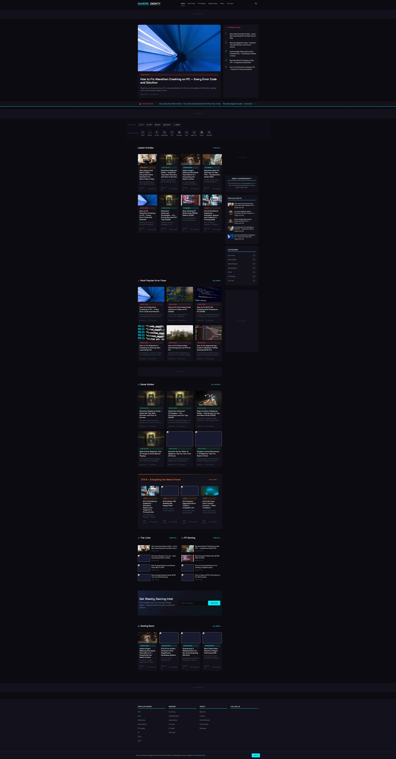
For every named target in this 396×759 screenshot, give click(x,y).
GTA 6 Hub (172, 732)
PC (139, 732)
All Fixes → (217, 280)
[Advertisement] (198, 255)
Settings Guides (174, 716)
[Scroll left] (156, 104)
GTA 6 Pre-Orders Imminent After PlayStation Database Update (168, 652)
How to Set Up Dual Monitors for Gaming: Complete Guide (206, 566)
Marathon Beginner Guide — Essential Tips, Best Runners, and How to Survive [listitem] (252, 104)
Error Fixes (191, 3)
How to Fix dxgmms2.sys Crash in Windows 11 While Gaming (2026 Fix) (207, 347)
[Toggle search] (256, 3)
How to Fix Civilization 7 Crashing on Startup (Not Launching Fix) (150, 347)
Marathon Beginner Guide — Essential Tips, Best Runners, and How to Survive (243, 45)
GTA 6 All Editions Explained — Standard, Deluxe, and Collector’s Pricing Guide (211, 215)
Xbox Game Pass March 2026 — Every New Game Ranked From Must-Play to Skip (243, 36)
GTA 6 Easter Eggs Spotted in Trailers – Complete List (189, 504)
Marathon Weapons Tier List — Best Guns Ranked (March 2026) (163, 557)
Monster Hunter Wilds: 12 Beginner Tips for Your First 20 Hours (179, 453)
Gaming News (187, 167)
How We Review (205, 720)
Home (183, 3)
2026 (139, 741)
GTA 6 (222, 3)
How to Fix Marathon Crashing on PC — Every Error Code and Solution (178, 81)
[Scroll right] (255, 104)
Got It (256, 755)
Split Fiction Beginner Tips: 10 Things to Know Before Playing (151, 453)
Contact (202, 716)
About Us (203, 712)
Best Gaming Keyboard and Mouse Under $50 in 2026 (163, 566)
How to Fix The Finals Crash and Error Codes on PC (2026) (179, 309)
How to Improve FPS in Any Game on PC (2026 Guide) (207, 576)
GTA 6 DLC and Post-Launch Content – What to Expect (209, 504)
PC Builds (172, 728)
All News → (217, 626)
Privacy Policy (204, 724)
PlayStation (141, 720)
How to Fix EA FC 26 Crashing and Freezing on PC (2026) (207, 309)
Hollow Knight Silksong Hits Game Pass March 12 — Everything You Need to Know (243, 54)
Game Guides (212, 3)
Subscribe (214, 603)
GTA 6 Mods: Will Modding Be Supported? (169, 503)
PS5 (139, 712)
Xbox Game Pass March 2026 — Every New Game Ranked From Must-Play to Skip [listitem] (190, 104)
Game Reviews (241, 264)
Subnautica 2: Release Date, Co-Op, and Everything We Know (190, 652)
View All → (217, 148)
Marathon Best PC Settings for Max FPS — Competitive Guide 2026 (242, 61)
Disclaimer (203, 728)
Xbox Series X (142, 724)
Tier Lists (230, 3)
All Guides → (216, 384)
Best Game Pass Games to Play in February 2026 (211, 651)
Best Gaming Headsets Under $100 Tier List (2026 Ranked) (163, 576)
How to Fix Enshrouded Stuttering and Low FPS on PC (179, 347)
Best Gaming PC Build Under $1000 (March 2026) (190, 213)
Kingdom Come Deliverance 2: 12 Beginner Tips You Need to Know (208, 453)
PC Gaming (201, 3)
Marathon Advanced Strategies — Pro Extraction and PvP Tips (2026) (169, 215)
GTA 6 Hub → (214, 480)
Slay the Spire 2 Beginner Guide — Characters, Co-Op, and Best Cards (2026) (208, 413)
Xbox (139, 716)
